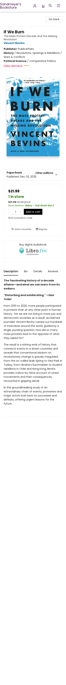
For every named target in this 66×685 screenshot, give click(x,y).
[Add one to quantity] (20, 212)
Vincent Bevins (14, 43)
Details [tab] (38, 271)
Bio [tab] (26, 271)
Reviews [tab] (53, 271)
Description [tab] (11, 271)
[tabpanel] (33, 347)
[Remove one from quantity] (10, 212)
